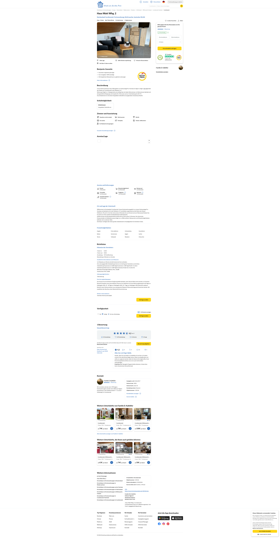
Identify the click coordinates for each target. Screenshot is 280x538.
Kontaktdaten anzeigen (162, 72)
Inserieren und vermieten (145, 516)
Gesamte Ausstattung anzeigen (105, 130)
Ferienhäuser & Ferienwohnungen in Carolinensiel (110, 500)
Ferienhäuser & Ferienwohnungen (104, 10)
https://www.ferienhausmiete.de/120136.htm (137, 491)
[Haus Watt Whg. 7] (123, 413)
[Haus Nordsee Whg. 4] (105, 447)
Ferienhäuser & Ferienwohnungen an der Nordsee (110, 487)
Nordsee (99, 516)
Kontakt (127, 527)
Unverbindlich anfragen (169, 48)
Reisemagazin (128, 522)
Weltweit (99, 524)
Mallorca (99, 522)
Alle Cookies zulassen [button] (265, 531)
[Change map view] (99, 140)
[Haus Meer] (142, 413)
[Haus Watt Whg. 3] (105, 413)
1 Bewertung (113, 382)
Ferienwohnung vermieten (175, 2)
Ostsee (99, 519)
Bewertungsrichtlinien (102, 344)
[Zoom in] (149, 140)
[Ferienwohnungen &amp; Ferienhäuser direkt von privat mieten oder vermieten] (109, 6)
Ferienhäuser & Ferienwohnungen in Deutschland (110, 480)
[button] (265, 534)
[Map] (124, 160)
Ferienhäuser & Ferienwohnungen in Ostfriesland (110, 489)
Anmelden (145, 2)
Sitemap (99, 527)
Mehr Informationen (102, 80)
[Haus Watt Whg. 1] (123, 447)
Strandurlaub (137, 477)
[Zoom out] (149, 143)
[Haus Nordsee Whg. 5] (142, 447)
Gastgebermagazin (143, 519)
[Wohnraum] (124, 40)
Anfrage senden (143, 300)
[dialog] (265, 523)
